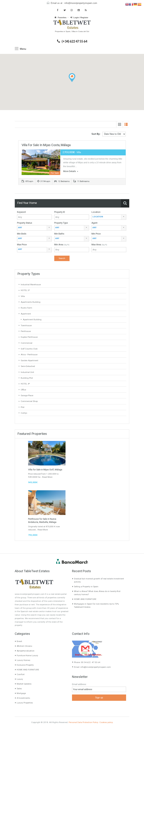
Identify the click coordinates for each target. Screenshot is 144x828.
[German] (135, 4)
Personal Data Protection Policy (83, 722)
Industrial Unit (27, 372)
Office (23, 389)
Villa (23, 296)
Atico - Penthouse (29, 354)
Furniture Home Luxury (27, 655)
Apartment (26, 314)
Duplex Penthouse (29, 337)
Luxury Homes (23, 660)
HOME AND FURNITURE (85, 599)
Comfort (21, 674)
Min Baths (59, 233)
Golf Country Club (29, 349)
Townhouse (26, 325)
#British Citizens (24, 646)
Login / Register (80, 17)
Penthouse (26, 331)
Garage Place (27, 395)
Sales (19, 688)
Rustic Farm (26, 308)
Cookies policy (106, 722)
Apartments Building (30, 302)
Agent (94, 223)
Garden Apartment (29, 360)
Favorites (62, 17)
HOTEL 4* (25, 384)
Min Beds (21, 233)
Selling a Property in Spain (86, 586)
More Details (69, 171)
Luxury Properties (25, 702)
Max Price (22, 244)
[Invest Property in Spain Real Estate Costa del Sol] (72, 24)
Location (95, 212)
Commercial (26, 343)
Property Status (24, 223)
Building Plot (27, 378)
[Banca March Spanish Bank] (72, 561)
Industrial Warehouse (31, 284)
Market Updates (24, 684)
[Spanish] (140, 4)
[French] (131, 4)
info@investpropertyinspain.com (80, 3)
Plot (22, 407)
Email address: (79, 684)
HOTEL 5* (25, 290)
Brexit (19, 641)
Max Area (99, 244)
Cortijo (24, 413)
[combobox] (108, 217)
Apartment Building (32, 319)
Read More (47, 477)
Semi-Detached (28, 366)
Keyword (21, 212)
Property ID (59, 212)
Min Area (61, 244)
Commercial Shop (29, 401)
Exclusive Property (25, 665)
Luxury (20, 679)
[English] (127, 4)
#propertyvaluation (25, 651)
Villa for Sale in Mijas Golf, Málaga (45, 469)
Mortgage (21, 693)
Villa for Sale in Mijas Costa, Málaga (46, 145)
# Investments (23, 698)
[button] (75, 82)
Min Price (96, 233)
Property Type (61, 223)
